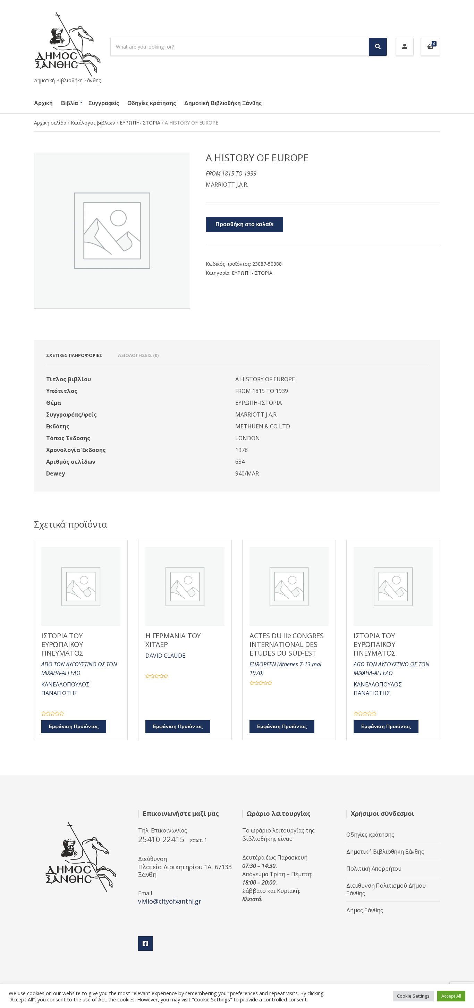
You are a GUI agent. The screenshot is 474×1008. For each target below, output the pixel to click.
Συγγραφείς (103, 103)
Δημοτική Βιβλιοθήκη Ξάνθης (223, 103)
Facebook (145, 943)
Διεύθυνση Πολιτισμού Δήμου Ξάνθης (386, 889)
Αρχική (43, 103)
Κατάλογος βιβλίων (93, 122)
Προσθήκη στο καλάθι (244, 224)
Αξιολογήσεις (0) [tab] (138, 355)
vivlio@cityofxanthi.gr (169, 901)
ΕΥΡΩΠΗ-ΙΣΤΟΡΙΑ (140, 122)
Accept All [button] (451, 996)
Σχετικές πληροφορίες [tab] (74, 355)
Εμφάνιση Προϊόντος (74, 726)
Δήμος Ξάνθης (364, 910)
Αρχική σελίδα (50, 122)
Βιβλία (69, 103)
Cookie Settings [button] (413, 996)
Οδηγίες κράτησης (151, 103)
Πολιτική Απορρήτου (373, 868)
